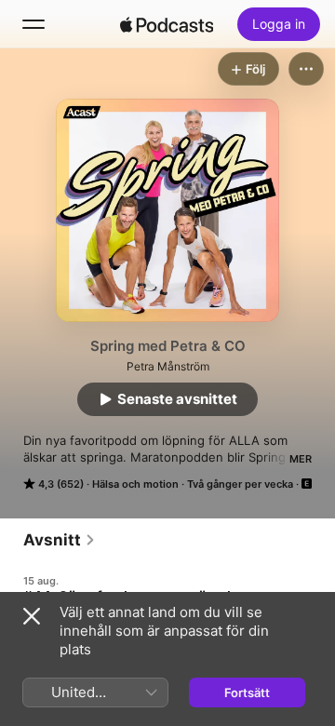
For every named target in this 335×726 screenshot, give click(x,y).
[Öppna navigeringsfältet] (33, 24)
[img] (166, 24)
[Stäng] (31, 616)
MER (300, 458)
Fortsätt (247, 692)
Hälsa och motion (135, 484)
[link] (59, 540)
